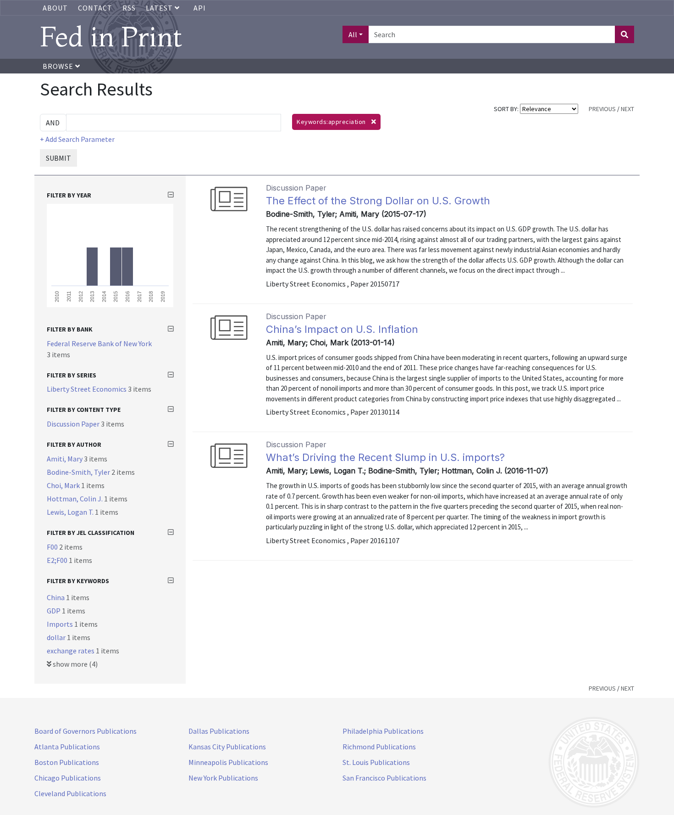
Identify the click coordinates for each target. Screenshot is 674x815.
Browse (59, 66)
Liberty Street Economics (87, 388)
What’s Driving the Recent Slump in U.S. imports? (385, 457)
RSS (129, 7)
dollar (57, 637)
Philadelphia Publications (383, 731)
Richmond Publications (379, 746)
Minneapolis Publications (228, 762)
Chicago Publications (67, 777)
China (56, 597)
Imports (60, 624)
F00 (53, 546)
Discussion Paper (74, 423)
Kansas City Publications (227, 746)
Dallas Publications (218, 731)
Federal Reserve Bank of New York (99, 343)
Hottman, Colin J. (75, 498)
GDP (54, 610)
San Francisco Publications (384, 777)
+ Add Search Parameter (77, 139)
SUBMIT (58, 158)
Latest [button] (160, 7)
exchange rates (71, 650)
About (55, 7)
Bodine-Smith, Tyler (79, 472)
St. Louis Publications (376, 762)
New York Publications (223, 777)
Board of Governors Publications (85, 731)
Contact (95, 7)
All (352, 34)
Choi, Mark (64, 485)
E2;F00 (58, 560)
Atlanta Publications (67, 746)
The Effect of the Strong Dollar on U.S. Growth (378, 201)
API (199, 7)
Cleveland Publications (70, 793)
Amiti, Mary (65, 458)
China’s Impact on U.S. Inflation (342, 329)
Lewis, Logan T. (71, 512)
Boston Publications (66, 762)
